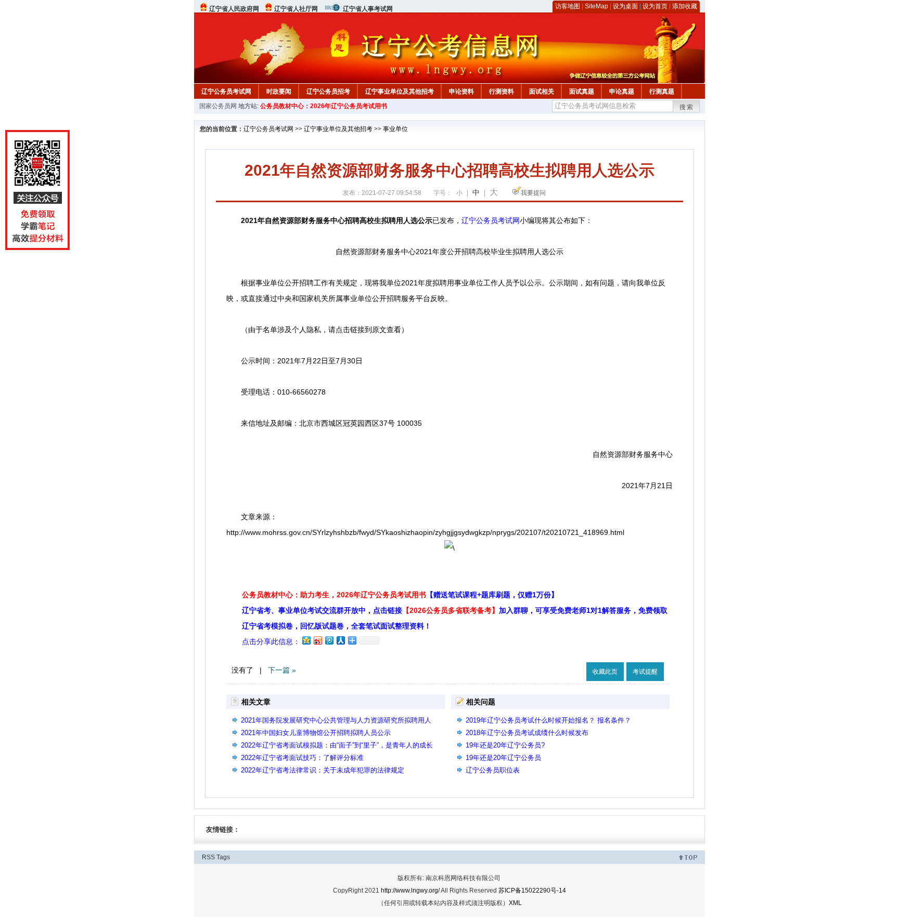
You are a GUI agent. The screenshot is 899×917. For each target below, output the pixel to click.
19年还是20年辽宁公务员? (505, 745)
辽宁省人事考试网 (368, 8)
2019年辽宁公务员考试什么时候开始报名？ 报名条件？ (548, 720)
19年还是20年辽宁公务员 (503, 758)
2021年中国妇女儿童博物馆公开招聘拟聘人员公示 (316, 733)
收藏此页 (605, 671)
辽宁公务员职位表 (493, 770)
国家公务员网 (218, 106)
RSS (208, 857)
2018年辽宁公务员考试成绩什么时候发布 (527, 733)
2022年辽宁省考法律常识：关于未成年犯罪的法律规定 (322, 770)
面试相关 (541, 91)
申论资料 (461, 91)
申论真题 (621, 91)
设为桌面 (625, 6)
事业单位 (395, 129)
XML (515, 903)
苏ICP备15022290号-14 (532, 890)
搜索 (686, 107)
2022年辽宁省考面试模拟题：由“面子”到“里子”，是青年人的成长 (337, 745)
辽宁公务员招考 (328, 91)
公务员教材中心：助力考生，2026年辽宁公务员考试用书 (400, 595)
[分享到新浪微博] (317, 640)
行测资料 (501, 91)
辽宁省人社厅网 (296, 8)
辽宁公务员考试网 (226, 91)
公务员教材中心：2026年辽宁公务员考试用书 (323, 106)
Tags (223, 857)
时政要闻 (278, 91)
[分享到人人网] (340, 640)
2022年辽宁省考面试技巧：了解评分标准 (302, 758)
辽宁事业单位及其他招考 (399, 91)
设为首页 (655, 6)
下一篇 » (282, 670)
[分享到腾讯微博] (329, 640)
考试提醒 (645, 671)
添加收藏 (684, 6)
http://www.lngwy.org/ (410, 890)
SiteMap (596, 6)
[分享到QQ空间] (306, 640)
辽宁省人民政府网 (234, 8)
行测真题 (661, 91)
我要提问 (533, 193)
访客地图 (567, 6)
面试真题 (581, 91)
